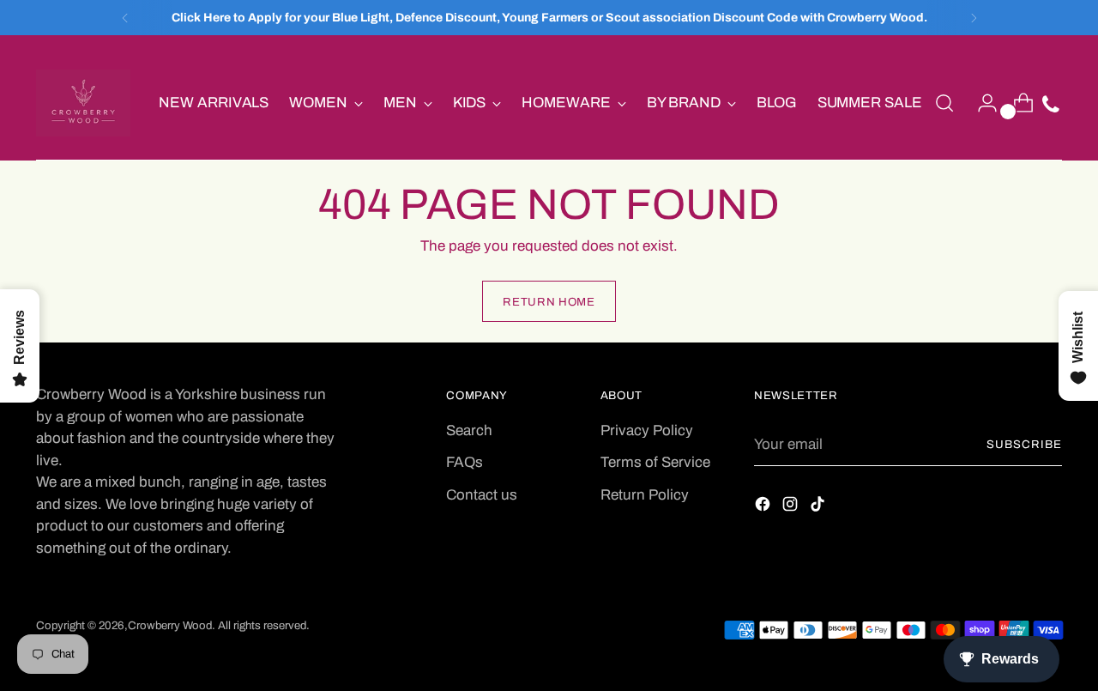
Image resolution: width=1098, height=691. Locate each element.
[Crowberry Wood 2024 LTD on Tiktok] (819, 507)
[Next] (973, 17)
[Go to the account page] (980, 103)
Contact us (481, 495)
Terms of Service (655, 462)
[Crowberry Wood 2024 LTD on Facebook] (764, 507)
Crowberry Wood (170, 625)
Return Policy (644, 495)
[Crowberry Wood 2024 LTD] (83, 103)
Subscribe (1024, 444)
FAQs (464, 462)
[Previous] (125, 17)
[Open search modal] (944, 103)
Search (469, 430)
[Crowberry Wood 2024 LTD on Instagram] (791, 507)
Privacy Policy (646, 430)
